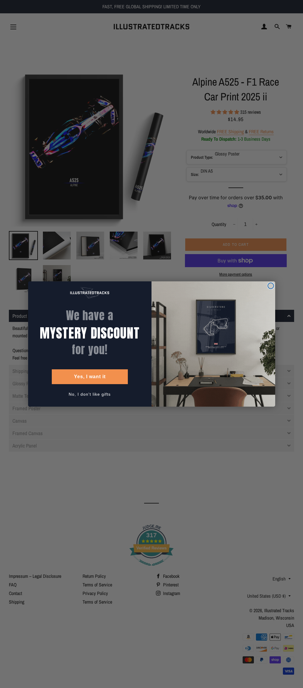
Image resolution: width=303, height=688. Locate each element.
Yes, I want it (90, 376)
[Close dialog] (271, 286)
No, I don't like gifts (90, 394)
